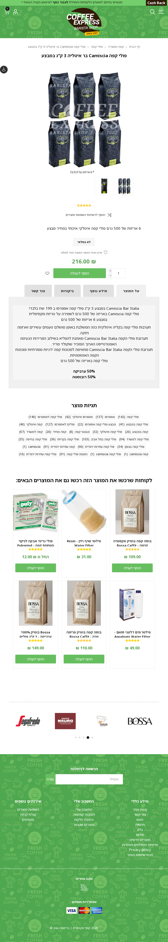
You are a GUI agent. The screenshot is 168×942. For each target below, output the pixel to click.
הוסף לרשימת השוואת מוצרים (85, 215)
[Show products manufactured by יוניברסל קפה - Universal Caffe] (103, 721)
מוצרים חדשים (140, 839)
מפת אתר (140, 809)
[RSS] (84, 887)
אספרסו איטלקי (82, 417)
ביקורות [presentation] (67, 291)
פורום (140, 834)
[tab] (131, 291)
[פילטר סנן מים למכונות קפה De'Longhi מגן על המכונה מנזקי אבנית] (132, 603)
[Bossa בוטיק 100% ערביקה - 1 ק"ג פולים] (35, 603)
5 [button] (76, 737)
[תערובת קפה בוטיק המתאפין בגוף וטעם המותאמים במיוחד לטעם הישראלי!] (84, 603)
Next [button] (8, 720)
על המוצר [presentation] (131, 291)
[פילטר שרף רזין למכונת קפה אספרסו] (84, 512)
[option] (124, 186)
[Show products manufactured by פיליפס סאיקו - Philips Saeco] (140, 721)
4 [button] (79, 737)
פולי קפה (133, 417)
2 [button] (88, 737)
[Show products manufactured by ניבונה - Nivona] (65, 721)
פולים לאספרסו (64, 424)
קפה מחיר (59, 432)
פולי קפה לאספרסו (50, 417)
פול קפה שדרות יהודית (99, 446)
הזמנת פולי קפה (77, 454)
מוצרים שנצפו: (84, 824)
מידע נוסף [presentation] (98, 291)
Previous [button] (159, 720)
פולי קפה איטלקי (111, 432)
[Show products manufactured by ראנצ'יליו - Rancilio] (28, 721)
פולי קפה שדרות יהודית (41, 454)
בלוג (140, 829)
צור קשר (140, 814)
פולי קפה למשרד (137, 439)
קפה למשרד (34, 432)
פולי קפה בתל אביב (103, 439)
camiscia (34, 446)
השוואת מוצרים (28, 809)
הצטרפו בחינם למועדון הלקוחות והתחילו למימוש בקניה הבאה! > (71, 2)
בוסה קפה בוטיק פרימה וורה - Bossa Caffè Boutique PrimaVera (84, 636)
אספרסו (110, 417)
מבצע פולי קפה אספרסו (100, 424)
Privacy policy (140, 849)
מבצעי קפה (82, 432)
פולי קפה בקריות (68, 439)
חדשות (140, 824)
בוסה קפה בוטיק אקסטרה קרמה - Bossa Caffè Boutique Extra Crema (132, 545)
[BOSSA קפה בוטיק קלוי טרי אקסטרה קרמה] (132, 512)
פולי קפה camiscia (108, 454)
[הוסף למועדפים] (47, 273)
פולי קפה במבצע (137, 424)
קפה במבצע (140, 432)
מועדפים (28, 819)
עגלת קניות (28, 814)
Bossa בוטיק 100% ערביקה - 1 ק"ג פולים (35, 634)
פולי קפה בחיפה (36, 439)
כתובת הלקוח (84, 819)
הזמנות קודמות (84, 814)
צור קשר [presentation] (38, 291)
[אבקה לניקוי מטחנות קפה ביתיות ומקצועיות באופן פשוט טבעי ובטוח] (35, 512)
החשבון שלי (84, 809)
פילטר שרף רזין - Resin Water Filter (84, 543)
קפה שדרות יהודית (63, 446)
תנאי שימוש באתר (140, 854)
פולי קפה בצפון (134, 446)
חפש (139, 819)
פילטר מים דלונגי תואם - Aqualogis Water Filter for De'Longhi (132, 636)
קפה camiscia (139, 454)
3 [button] (84, 737)
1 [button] (92, 737)
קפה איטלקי (34, 424)
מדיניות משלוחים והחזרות (140, 844)
